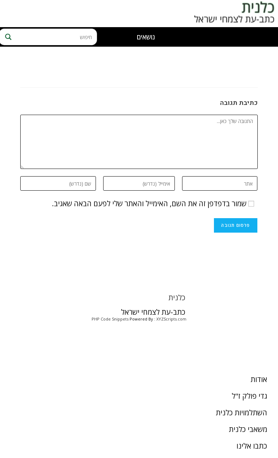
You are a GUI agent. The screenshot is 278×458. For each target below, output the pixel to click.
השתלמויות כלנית (241, 412)
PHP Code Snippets (110, 319)
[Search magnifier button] (7, 37)
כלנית (176, 297)
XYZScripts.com (171, 319)
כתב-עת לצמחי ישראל (234, 19)
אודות (258, 379)
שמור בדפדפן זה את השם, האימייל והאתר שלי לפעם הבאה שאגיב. (149, 203)
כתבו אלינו (251, 446)
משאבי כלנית (248, 429)
